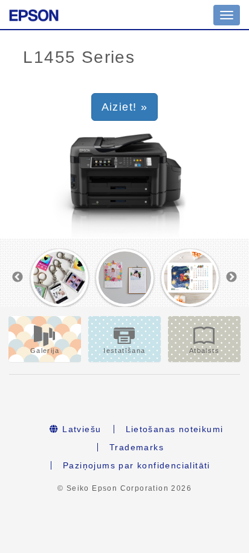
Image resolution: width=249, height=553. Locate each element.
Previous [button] (17, 277)
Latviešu (80, 429)
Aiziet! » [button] (125, 107)
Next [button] (231, 277)
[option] (59, 277)
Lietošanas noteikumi (175, 429)
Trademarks (136, 447)
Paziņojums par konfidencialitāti (136, 465)
